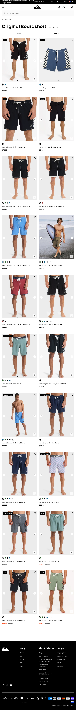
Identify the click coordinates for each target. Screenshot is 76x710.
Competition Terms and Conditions (45, 674)
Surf (21, 656)
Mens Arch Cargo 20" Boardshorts (50, 147)
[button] (3, 7)
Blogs (40, 653)
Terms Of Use (43, 681)
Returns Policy (62, 656)
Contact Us (61, 659)
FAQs (59, 663)
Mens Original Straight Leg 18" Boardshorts (16, 206)
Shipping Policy (62, 653)
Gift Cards (42, 685)
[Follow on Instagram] (7, 685)
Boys (21, 663)
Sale (21, 666)
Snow (22, 659)
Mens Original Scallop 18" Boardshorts (51, 206)
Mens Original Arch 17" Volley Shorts (13, 147)
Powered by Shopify (68, 705)
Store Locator (43, 656)
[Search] (4, 13)
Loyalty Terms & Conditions (44, 665)
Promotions (43, 670)
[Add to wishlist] (35, 40)
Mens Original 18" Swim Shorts (49, 443)
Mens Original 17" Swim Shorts (49, 561)
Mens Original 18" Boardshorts (11, 384)
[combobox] (40, 13)
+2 (50, 262)
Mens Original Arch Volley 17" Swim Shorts (53, 384)
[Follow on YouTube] (11, 685)
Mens (22, 653)
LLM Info (60, 666)
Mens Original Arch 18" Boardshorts (13, 88)
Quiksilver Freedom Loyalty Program (45, 660)
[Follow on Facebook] (3, 685)
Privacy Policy (43, 678)
